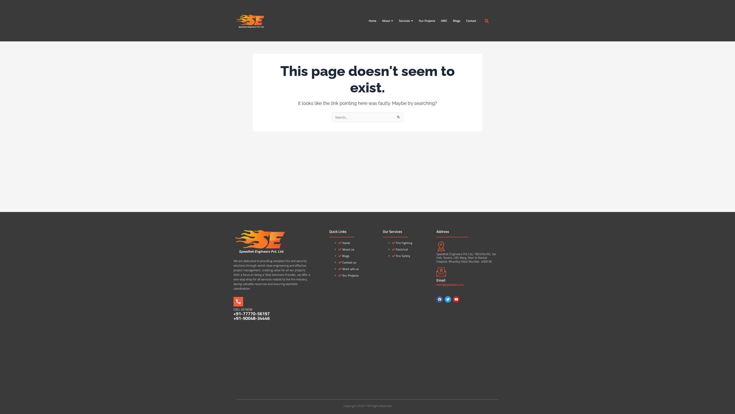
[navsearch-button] (487, 21)
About (386, 20)
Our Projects (427, 20)
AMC (444, 20)
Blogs (456, 20)
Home (372, 20)
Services (404, 20)
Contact (471, 20)
